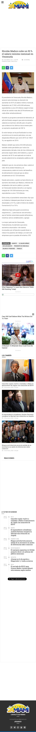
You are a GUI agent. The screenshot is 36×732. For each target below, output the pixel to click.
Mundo (13, 528)
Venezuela (14, 61)
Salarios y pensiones (9, 248)
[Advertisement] (18, 28)
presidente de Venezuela (21, 246)
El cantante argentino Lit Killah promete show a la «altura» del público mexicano (23, 552)
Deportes (13, 557)
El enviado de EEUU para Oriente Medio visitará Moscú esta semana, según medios (22, 568)
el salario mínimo (24, 243)
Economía (27, 59)
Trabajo (19, 248)
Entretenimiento (15, 548)
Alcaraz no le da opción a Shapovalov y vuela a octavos (22, 560)
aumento (14, 243)
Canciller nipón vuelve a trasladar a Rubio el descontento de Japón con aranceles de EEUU (18, 384)
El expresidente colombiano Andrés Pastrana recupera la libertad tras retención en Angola (18, 415)
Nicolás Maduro (7, 246)
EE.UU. (12, 516)
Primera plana (6, 61)
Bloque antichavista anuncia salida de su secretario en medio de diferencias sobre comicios (16, 446)
